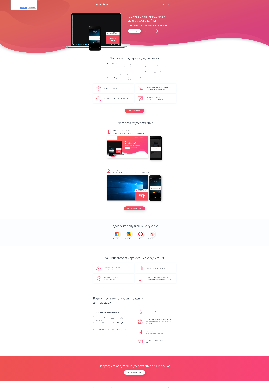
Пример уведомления (149, 31)
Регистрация (134, 31)
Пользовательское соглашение (150, 387)
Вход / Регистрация (166, 4)
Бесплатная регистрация (134, 110)
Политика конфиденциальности (167, 387)
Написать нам (154, 4)
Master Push (102, 4)
